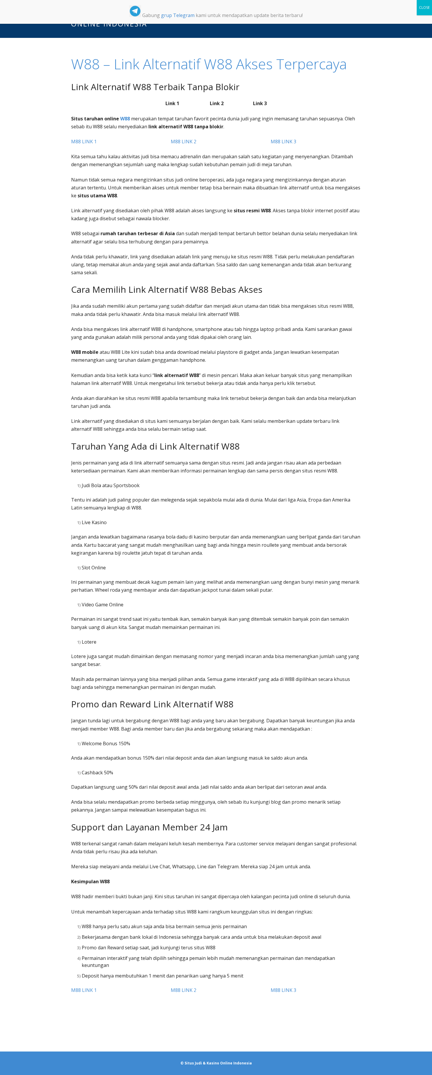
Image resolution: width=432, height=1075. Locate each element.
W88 (125, 118)
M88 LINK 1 (84, 141)
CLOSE (424, 7)
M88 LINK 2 (183, 141)
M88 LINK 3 (283, 141)
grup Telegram (178, 15)
